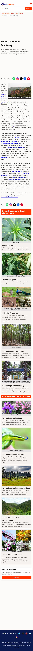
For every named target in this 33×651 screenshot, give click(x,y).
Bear (13, 177)
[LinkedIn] (30, 633)
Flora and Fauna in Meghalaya (13, 454)
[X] (23, 633)
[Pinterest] (26, 633)
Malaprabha (4, 157)
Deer (2, 177)
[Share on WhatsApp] (13, 78)
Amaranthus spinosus (10, 280)
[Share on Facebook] (24, 78)
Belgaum (16, 137)
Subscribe (16, 577)
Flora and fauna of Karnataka (13, 351)
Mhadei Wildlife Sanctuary (16, 147)
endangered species (15, 179)
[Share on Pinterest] (28, 78)
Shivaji (12, 126)
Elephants (25, 173)
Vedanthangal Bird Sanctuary (13, 386)
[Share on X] (21, 78)
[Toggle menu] (31, 3)
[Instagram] (16, 637)
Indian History (10, 13)
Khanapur (4, 98)
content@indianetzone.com (9, 197)
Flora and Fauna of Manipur (12, 555)
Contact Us (5, 633)
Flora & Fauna (19, 13)
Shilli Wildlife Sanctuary (11, 313)
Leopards (22, 177)
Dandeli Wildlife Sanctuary (9, 141)
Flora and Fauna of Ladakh (12, 418)
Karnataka (4, 104)
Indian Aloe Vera (8, 245)
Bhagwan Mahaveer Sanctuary (10, 143)
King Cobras (4, 175)
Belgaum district (6, 102)
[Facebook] (19, 633)
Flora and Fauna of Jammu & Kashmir (16, 488)
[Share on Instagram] (17, 78)
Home (3, 13)
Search (28, 8)
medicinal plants (17, 171)
